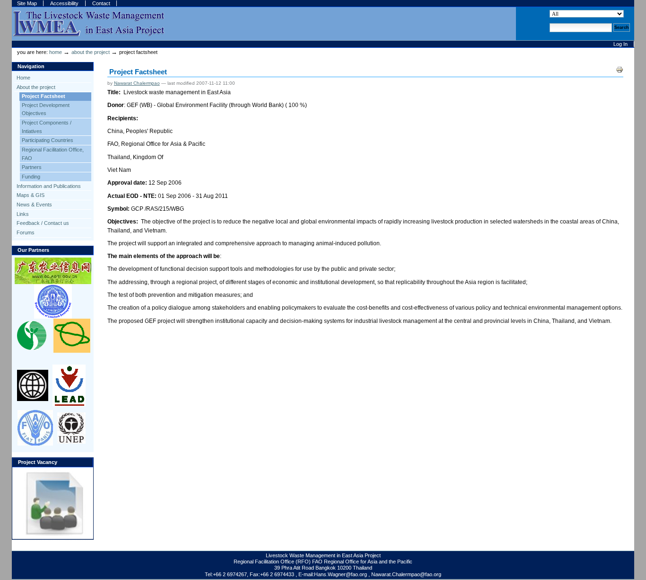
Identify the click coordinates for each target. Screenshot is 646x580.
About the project (90, 52)
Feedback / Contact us (43, 223)
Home (55, 52)
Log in (620, 44)
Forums (26, 232)
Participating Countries (47, 140)
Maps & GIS (30, 195)
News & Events (34, 204)
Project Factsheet (43, 96)
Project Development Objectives (46, 109)
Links (23, 214)
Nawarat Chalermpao (137, 83)
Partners (32, 167)
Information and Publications (49, 186)
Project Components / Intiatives (46, 127)
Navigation (30, 66)
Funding (31, 176)
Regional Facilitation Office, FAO (53, 154)
